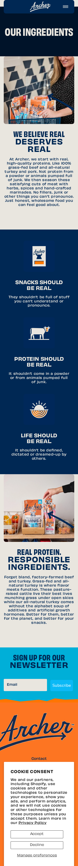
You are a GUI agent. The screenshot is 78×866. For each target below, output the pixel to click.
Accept (37, 834)
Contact (39, 759)
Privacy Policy (32, 823)
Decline (37, 845)
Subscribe (61, 685)
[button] (65, 6)
